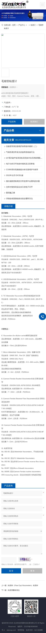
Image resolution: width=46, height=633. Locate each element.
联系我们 (34, 122)
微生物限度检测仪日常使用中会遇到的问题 (23, 181)
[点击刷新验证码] (25, 559)
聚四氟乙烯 (10, 193)
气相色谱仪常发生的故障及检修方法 (20, 152)
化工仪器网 (38, 630)
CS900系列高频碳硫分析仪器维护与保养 (22, 169)
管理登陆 (21, 630)
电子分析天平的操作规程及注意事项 (20, 164)
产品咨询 (12, 122)
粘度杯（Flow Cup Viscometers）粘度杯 (23, 585)
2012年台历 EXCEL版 (14, 175)
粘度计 (33, 25)
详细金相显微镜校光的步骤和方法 (19, 199)
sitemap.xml (11, 630)
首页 (14, 25)
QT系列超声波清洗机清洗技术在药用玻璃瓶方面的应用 (24, 158)
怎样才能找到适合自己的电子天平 (19, 187)
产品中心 (21, 25)
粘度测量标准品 (14, 590)
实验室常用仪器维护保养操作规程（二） (22, 146)
